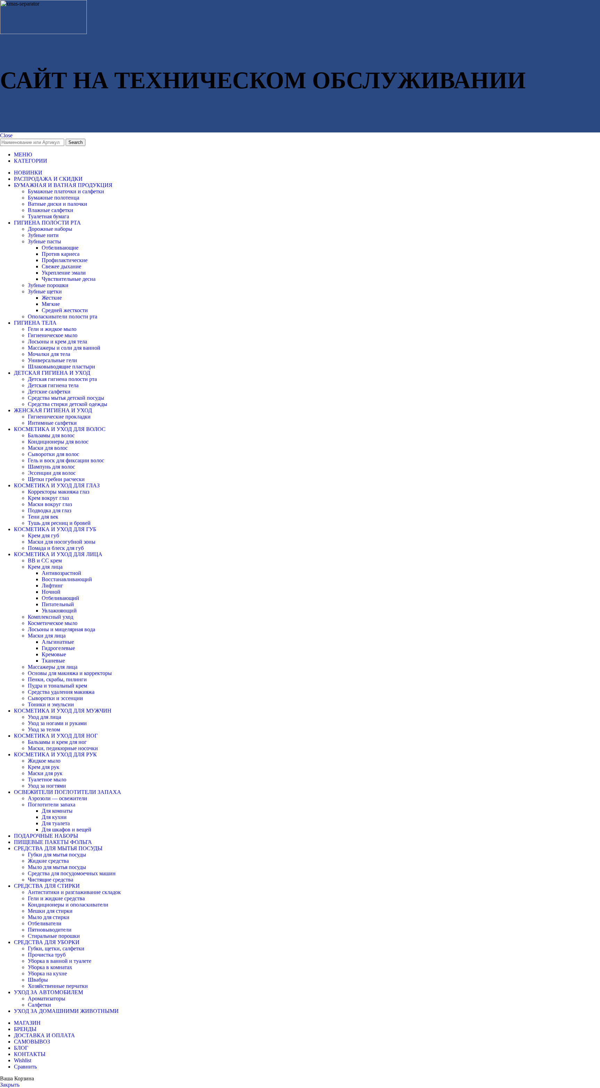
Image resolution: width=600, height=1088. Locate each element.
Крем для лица (45, 567)
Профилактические (65, 260)
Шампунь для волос (51, 467)
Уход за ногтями (47, 786)
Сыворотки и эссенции (55, 698)
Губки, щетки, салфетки (56, 948)
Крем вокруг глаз (48, 498)
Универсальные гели (52, 360)
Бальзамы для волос (51, 435)
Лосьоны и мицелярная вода (61, 629)
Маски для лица (47, 636)
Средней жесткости (65, 310)
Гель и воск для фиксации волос (66, 460)
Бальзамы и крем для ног (57, 742)
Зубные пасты (44, 241)
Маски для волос (48, 448)
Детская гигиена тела (53, 385)
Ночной (51, 592)
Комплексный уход (50, 617)
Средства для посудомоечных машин (72, 873)
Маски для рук (45, 773)
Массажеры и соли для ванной (64, 348)
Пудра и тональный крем (57, 686)
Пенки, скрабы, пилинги (57, 679)
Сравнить (25, 1067)
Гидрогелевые (58, 648)
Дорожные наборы (50, 229)
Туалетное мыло (47, 779)
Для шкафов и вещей (66, 830)
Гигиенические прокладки (59, 417)
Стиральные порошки (54, 936)
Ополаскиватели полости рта (62, 316)
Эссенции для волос (52, 473)
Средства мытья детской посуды (66, 398)
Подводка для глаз (49, 510)
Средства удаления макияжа (61, 692)
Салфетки (39, 1005)
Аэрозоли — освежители (57, 798)
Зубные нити (43, 235)
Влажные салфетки (50, 210)
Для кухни (54, 817)
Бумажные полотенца (53, 198)
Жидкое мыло (44, 761)
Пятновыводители (50, 930)
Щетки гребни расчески (56, 479)
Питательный (58, 604)
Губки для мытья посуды (57, 855)
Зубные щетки (45, 291)
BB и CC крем (45, 560)
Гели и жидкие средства (56, 898)
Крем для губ (43, 535)
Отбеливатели (44, 923)
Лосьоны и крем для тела (57, 341)
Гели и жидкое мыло (52, 329)
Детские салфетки (49, 392)
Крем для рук (43, 767)
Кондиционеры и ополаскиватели (68, 905)
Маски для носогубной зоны (61, 542)
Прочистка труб (47, 955)
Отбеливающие (60, 248)
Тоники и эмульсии (51, 704)
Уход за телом (44, 729)
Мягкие (51, 304)
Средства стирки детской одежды (67, 404)
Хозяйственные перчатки (58, 986)
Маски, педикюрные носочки (63, 748)
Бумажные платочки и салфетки (66, 191)
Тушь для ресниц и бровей (59, 523)
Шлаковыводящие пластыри (61, 367)
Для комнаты (57, 811)
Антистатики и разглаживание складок (74, 892)
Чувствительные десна (68, 279)
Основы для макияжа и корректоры (70, 673)
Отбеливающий (60, 598)
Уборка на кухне (47, 973)
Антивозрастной (61, 573)
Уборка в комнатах (50, 967)
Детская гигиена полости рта (62, 379)
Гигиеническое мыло (52, 335)
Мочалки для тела (49, 354)
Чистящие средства (50, 880)
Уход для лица (44, 717)
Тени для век (43, 517)
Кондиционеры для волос (58, 442)
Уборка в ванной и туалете (59, 961)
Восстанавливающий (67, 579)
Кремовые (54, 654)
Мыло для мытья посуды (57, 867)
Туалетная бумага (48, 216)
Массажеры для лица (52, 667)
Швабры (38, 980)
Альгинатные (58, 642)
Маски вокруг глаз (50, 504)
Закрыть (9, 1085)
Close (6, 135)
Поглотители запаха (51, 804)
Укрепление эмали (64, 273)
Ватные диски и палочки (57, 204)
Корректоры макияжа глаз (58, 492)
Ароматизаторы (46, 998)
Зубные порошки (48, 285)
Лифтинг (52, 585)
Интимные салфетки (52, 423)
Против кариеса (61, 254)
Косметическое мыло (52, 623)
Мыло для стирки (48, 917)
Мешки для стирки (50, 911)
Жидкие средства (48, 861)
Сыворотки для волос (53, 454)
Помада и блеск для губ (56, 548)
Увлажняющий (59, 611)
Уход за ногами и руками (57, 723)
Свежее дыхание (61, 266)
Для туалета (56, 823)
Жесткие (52, 298)
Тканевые (53, 661)
